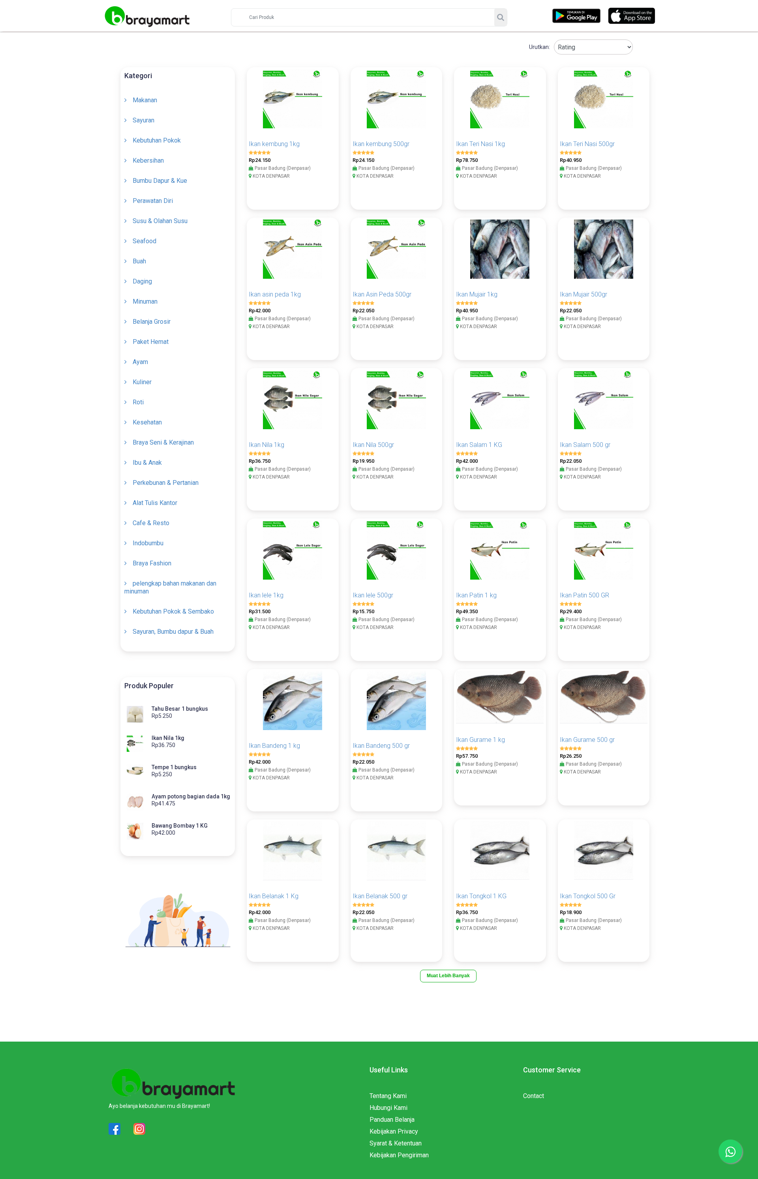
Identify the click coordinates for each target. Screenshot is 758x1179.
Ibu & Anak (147, 462)
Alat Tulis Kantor (155, 503)
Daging (142, 281)
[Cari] (500, 17)
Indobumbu (148, 543)
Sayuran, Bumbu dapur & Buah (173, 631)
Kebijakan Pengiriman (399, 1155)
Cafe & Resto (151, 523)
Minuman (145, 301)
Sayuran (143, 120)
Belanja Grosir (152, 321)
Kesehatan (147, 422)
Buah (139, 261)
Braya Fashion (152, 563)
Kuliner (142, 382)
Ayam (140, 362)
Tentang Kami (388, 1096)
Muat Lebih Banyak (448, 975)
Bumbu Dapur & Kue (160, 180)
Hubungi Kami (388, 1107)
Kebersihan (148, 160)
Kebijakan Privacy (394, 1131)
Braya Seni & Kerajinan (163, 442)
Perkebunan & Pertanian (166, 482)
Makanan (145, 100)
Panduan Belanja (392, 1119)
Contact (533, 1096)
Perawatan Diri (153, 201)
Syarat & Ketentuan (396, 1143)
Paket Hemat (151, 341)
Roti (138, 402)
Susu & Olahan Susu (160, 221)
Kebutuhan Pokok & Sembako (173, 611)
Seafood (144, 241)
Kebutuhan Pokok (157, 140)
